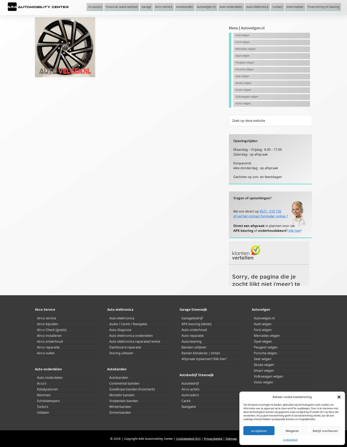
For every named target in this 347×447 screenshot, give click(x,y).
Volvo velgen (243, 103)
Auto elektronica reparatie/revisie (134, 341)
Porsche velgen (244, 69)
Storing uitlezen (121, 353)
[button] (339, 397)
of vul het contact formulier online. (260, 216)
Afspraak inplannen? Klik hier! (204, 359)
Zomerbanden (120, 412)
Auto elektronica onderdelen (131, 335)
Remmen (44, 395)
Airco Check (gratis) (51, 330)
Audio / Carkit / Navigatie (128, 324)
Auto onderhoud (194, 330)
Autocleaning (192, 341)
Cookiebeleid (290, 440)
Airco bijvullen (47, 324)
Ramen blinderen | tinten (201, 353)
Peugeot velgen (244, 62)
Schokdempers (48, 401)
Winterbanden (120, 406)
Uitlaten (43, 412)
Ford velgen (242, 42)
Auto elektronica (121, 318)
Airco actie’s (191, 389)
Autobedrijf (190, 383)
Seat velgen (242, 76)
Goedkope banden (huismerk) (132, 389)
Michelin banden (122, 395)
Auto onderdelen (50, 377)
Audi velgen (242, 35)
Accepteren (259, 431)
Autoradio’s (190, 395)
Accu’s (41, 383)
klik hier (295, 230)
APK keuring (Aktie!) (196, 324)
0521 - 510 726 (270, 211)
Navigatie (189, 406)
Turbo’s (42, 406)
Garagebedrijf (192, 318)
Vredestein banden (123, 401)
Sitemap (231, 439)
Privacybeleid (213, 439)
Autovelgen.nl (264, 318)
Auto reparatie (193, 335)
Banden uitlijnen (194, 347)
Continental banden (124, 383)
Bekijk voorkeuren (325, 431)
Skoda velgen (243, 83)
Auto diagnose (120, 330)
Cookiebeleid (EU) (188, 439)
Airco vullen (46, 353)
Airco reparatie (48, 347)
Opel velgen (242, 55)
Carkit (186, 401)
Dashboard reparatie (125, 347)
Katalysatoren (47, 389)
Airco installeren (49, 335)
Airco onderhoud (50, 341)
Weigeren (292, 431)
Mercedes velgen (245, 49)
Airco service (46, 318)
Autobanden (118, 377)
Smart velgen (243, 90)
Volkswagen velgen (246, 96)
